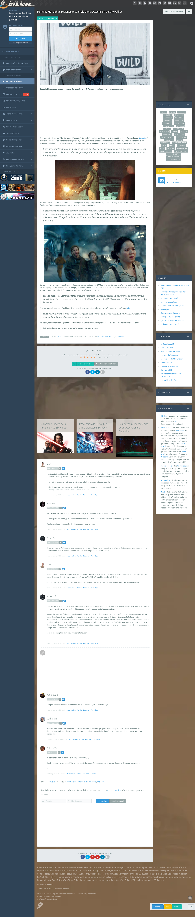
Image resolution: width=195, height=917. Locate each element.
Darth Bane (165, 427)
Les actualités (51, 782)
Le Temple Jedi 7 (167, 344)
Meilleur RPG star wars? (170, 324)
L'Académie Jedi (167, 347)
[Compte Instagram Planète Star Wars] (154, 3)
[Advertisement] (94, 112)
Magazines (167, 134)
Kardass (51, 503)
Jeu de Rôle (178, 129)
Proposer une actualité (174, 11)
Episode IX (179, 118)
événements (165, 876)
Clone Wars (136, 876)
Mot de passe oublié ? (20, 43)
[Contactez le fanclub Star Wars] (179, 3)
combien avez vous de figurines (173, 305)
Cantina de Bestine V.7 (169, 366)
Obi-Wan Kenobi (167, 137)
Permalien (94, 495)
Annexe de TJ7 (166, 362)
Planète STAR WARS (21, 3)
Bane (182, 430)
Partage (157, 906)
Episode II (168, 115)
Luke (141, 873)
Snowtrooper (182, 466)
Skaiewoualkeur (84, 782)
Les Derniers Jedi (143, 880)
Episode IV (168, 118)
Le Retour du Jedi (71, 873)
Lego (110, 876)
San (176, 421)
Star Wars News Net (104, 337)
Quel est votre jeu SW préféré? (172, 320)
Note (176, 906)
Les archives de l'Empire (170, 380)
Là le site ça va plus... (169, 302)
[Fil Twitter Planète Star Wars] (159, 3)
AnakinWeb (73, 867)
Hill (179, 421)
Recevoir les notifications (48, 18)
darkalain (52, 718)
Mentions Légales (51, 893)
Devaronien (165, 480)
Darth (178, 430)
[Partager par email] (102, 372)
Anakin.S (51, 537)
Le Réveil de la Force (58, 870)
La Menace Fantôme (175, 867)
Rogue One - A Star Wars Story (59, 880)
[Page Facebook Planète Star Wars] (149, 3)
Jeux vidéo (164, 132)
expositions (151, 876)
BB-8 (53, 876)
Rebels (179, 140)
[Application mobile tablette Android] (144, 3)
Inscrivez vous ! (118, 801)
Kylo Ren (183, 873)
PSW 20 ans (169, 140)
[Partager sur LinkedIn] (97, 372)
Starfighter (182, 148)
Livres (174, 132)
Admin (79, 495)
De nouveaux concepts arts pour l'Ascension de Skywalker (133, 427)
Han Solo (153, 873)
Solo (162, 148)
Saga (164, 146)
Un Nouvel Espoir (161, 870)
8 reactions (120, 337)
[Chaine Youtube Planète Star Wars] (164, 3)
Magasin (184, 132)
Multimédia (179, 134)
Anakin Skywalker (130, 873)
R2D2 (45, 876)
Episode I (182, 112)
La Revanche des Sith (131, 870)
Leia (128, 308)
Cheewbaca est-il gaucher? (171, 313)
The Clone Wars (181, 151)
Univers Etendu (173, 157)
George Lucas (123, 867)
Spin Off (170, 148)
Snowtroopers (166, 466)
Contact (80, 893)
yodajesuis (52, 694)
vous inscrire (114, 790)
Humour (167, 129)
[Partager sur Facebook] (87, 372)
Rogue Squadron (179, 143)
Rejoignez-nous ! (90, 893)
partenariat (10, 171)
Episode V (168, 120)
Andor (163, 112)
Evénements (168, 126)
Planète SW (181, 137)
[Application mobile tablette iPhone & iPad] (139, 3)
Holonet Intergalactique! (170, 351)
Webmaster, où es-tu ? (169, 298)
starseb (75, 782)
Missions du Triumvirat (169, 355)
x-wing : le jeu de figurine (170, 317)
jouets (99, 876)
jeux (105, 876)
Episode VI (179, 120)
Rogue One (165, 143)
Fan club (180, 126)
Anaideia (100, 782)
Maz (49, 464)
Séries (172, 146)
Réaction (86, 495)
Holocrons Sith (166, 370)
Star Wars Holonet (62, 888)
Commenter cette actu (108, 364)
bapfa (94, 782)
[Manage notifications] (190, 898)
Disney (138, 867)
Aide (168, 906)
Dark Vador (173, 873)
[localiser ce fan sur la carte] (60, 468)
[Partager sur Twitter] (92, 372)
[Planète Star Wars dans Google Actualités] (174, 3)
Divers (172, 112)
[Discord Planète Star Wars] (169, 3)
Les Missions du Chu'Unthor (172, 359)
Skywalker (143, 138)
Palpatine (164, 457)
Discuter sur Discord (85, 364)
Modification (71, 495)
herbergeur (165, 309)
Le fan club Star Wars (12, 57)
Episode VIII (179, 123)
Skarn (68, 782)
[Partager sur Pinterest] (92, 857)
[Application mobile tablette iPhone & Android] (134, 3)
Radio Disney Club (46, 888)
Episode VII (167, 123)
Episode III (179, 115)
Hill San (164, 416)
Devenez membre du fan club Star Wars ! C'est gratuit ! (20, 16)
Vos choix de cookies (67, 893)
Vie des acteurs (173, 159)
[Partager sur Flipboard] (97, 857)
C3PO (39, 876)
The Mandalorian (174, 154)
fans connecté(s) (174, 181)
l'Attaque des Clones (101, 870)
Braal (163, 492)
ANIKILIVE (52, 747)
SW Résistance (166, 151)
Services (181, 146)
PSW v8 (40, 893)
